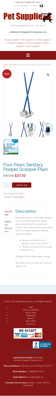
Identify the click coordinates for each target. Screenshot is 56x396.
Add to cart (22, 185)
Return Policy (31, 321)
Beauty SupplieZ (12, 39)
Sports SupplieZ (33, 46)
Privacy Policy (31, 313)
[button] (28, 55)
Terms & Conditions (31, 310)
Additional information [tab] (8, 226)
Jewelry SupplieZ (42, 39)
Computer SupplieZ (16, 43)
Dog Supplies (14, 65)
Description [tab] (8, 213)
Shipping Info (31, 315)
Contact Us (30, 324)
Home (5, 65)
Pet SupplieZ (27, 39)
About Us (30, 318)
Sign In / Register (20, 6)
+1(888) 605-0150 (32, 2)
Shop (31, 307)
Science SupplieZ (34, 43)
